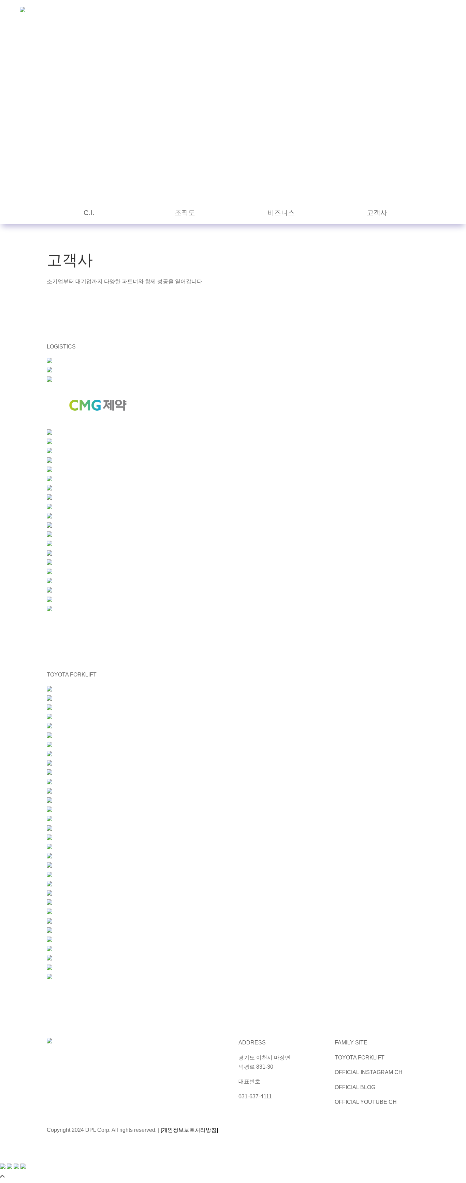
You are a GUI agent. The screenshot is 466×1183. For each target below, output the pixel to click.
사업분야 (277, 12)
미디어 (303, 12)
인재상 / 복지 (334, 12)
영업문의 (369, 12)
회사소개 (247, 12)
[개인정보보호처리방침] (189, 1130)
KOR (413, 12)
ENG (432, 12)
